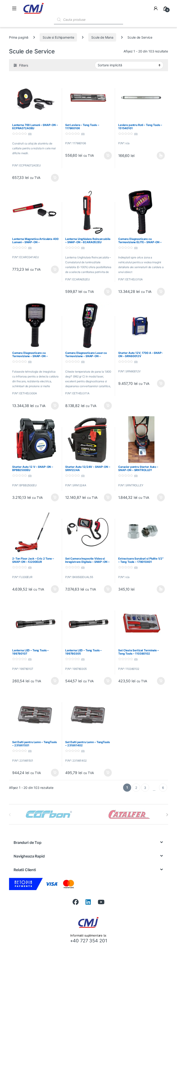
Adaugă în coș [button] (53, 178)
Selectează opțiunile (156, 155)
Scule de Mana (102, 37)
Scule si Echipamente (58, 37)
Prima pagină (18, 37)
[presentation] (167, 814)
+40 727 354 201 (88, 940)
